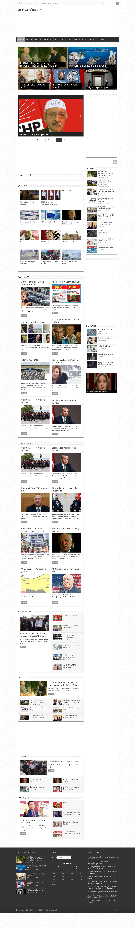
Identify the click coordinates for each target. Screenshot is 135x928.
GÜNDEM (37, 39)
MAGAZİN (72, 39)
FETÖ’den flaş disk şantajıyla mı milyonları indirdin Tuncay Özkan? (38, 64)
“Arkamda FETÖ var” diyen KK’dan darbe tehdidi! (106, 216)
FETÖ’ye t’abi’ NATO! (30, 360)
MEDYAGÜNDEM (29, 10)
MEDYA (28, 39)
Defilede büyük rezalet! (105, 354)
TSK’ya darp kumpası (97, 87)
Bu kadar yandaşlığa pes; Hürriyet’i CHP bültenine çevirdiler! (71, 702)
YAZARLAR (102, 39)
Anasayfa (19, 3)
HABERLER (24, 175)
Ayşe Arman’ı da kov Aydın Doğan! (63, 761)
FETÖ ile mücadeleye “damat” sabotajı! (105, 223)
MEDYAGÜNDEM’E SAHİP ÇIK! (50, 3)
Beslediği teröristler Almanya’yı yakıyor (100, 876)
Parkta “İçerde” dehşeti (105, 346)
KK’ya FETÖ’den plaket (70, 191)
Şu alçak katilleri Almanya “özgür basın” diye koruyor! (106, 200)
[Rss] (104, 4)
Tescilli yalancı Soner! (105, 338)
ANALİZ (56, 39)
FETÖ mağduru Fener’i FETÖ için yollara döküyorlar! (71, 637)
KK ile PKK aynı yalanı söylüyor (66, 282)
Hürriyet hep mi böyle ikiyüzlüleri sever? (105, 240)
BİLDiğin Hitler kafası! (48, 242)
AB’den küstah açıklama (49, 222)
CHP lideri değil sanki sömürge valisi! (105, 232)
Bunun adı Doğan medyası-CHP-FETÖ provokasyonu (37, 702)
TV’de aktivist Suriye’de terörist (32, 86)
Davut (92, 903)
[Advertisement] (82, 21)
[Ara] (117, 3)
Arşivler (54, 857)
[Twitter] (106, 4)
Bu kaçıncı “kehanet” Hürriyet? (96, 392)
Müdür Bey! (67, 803)
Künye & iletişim (28, 3)
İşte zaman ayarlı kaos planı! (34, 322)
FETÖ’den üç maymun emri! (65, 86)
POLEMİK (82, 39)
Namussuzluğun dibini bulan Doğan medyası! (102, 872)
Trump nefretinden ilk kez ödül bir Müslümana (106, 363)
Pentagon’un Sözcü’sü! (105, 247)
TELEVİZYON (92, 39)
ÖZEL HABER (47, 39)
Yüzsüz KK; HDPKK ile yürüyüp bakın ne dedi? (102, 901)
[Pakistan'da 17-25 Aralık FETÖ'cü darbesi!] (51, 115)
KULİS (64, 39)
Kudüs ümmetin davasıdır (29, 242)
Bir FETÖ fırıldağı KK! (70, 616)
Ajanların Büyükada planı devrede (88, 65)
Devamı (24, 315)
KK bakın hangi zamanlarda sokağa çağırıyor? (69, 657)
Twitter (37, 3)
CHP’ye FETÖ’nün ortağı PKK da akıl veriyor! (106, 208)
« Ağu (54, 884)
